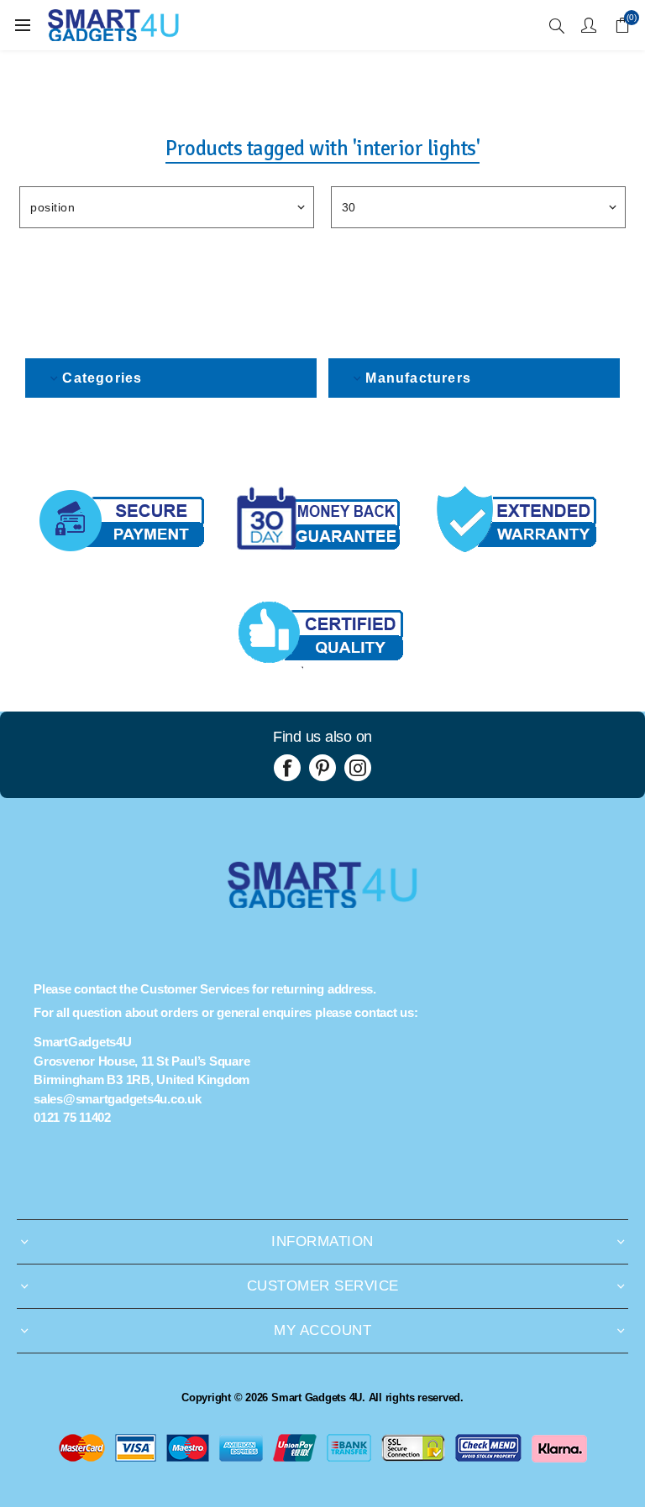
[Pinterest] (322, 767)
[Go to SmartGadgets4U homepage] (322, 903)
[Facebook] (287, 767)
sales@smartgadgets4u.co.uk (118, 1099)
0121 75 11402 (72, 1117)
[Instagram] (357, 767)
